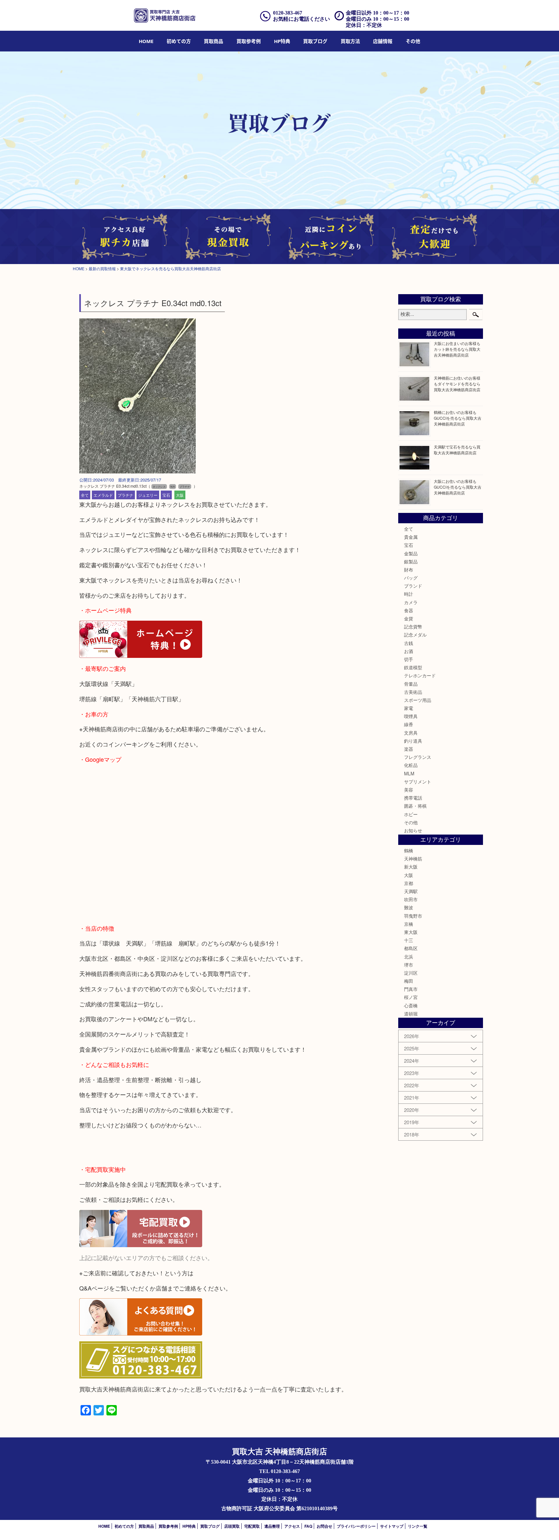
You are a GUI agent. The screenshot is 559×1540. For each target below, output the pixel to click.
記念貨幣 (413, 626)
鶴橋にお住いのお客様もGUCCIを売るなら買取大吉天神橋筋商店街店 (457, 418)
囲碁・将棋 (415, 806)
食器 (408, 610)
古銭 (408, 643)
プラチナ (125, 495)
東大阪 (411, 932)
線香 (408, 724)
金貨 (408, 618)
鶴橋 (408, 850)
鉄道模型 (413, 667)
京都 (408, 883)
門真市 (411, 989)
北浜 (408, 956)
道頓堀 (411, 1013)
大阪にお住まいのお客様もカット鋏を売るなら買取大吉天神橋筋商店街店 (457, 349)
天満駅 (411, 891)
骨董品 (411, 684)
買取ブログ (315, 41)
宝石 (166, 495)
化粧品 (411, 765)
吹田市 (411, 899)
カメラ (411, 602)
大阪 (180, 495)
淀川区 (411, 972)
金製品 (411, 553)
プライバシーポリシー (356, 1526)
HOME (146, 41)
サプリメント (417, 781)
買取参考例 (248, 41)
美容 (408, 789)
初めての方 (179, 41)
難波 (408, 907)
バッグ (411, 577)
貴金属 (411, 537)
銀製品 (411, 561)
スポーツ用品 (417, 700)
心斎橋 (411, 1005)
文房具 (411, 732)
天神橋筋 (413, 858)
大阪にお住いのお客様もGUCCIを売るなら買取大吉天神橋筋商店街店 (457, 486)
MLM (409, 773)
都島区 (411, 948)
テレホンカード (420, 675)
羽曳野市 (413, 916)
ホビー (411, 814)
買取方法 (350, 41)
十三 (408, 940)
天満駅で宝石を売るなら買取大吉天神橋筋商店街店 (457, 449)
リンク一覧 (417, 1526)
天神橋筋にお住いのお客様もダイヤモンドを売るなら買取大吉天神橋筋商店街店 (457, 383)
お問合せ (324, 1526)
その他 (411, 822)
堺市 (408, 964)
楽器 (408, 749)
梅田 (408, 981)
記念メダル (415, 634)
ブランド (413, 585)
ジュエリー (148, 495)
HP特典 (282, 41)
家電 (408, 708)
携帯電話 (413, 797)
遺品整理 (272, 1526)
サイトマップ (391, 1526)
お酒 (408, 651)
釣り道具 (413, 740)
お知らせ (413, 830)
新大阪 (411, 866)
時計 (408, 594)
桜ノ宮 (411, 997)
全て (85, 495)
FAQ (308, 1526)
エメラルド (103, 495)
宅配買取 (252, 1526)
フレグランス (417, 757)
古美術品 (413, 692)
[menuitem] (146, 41)
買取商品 (213, 41)
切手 (408, 659)
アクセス (292, 1526)
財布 (408, 569)
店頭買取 (232, 1526)
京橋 (408, 924)
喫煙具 (411, 716)
